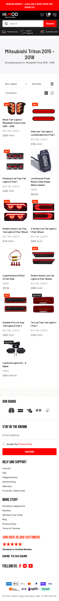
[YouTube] (31, 566)
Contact (6, 468)
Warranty (7, 486)
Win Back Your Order (12, 514)
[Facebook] (20, 566)
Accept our (19, 444)
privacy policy (25, 444)
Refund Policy (9, 481)
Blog (4, 519)
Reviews (6, 510)
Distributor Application (13, 506)
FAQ (4, 472)
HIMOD (14, 596)
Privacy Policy (9, 523)
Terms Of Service (11, 528)
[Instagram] (25, 566)
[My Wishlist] (42, 15)
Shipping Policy (10, 477)
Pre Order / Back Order (13, 490)
